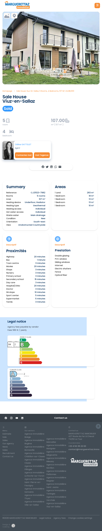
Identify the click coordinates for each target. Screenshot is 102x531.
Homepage (7, 91)
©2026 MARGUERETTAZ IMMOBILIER (19, 518)
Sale (4, 437)
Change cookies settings (80, 518)
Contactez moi (23, 155)
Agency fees (59, 518)
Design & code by (6, 525)
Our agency (8, 443)
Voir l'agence (42, 155)
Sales (5, 440)
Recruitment (8, 453)
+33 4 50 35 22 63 (77, 446)
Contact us (7, 456)
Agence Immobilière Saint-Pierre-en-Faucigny (34, 482)
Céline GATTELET (23, 144)
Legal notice (45, 518)
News (5, 446)
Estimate (6, 433)
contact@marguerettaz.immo (84, 449)
